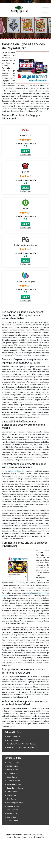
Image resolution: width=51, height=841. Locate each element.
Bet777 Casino (12, 766)
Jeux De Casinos (13, 740)
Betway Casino (12, 770)
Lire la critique (25, 155)
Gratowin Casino (13, 806)
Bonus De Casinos (13, 737)
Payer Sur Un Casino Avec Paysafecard (21, 744)
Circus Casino (12, 792)
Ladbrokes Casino (13, 781)
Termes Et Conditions (14, 834)
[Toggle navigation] (45, 10)
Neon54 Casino (12, 810)
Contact (40, 834)
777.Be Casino (12, 773)
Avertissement (29, 834)
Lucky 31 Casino (13, 762)
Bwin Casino (11, 799)
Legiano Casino (12, 821)
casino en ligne (14, 471)
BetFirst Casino (12, 795)
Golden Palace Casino (15, 788)
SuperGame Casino (14, 784)
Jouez (25, 151)
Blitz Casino (11, 817)
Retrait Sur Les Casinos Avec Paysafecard (22, 747)
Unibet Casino (12, 777)
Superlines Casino (13, 813)
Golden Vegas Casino (14, 803)
